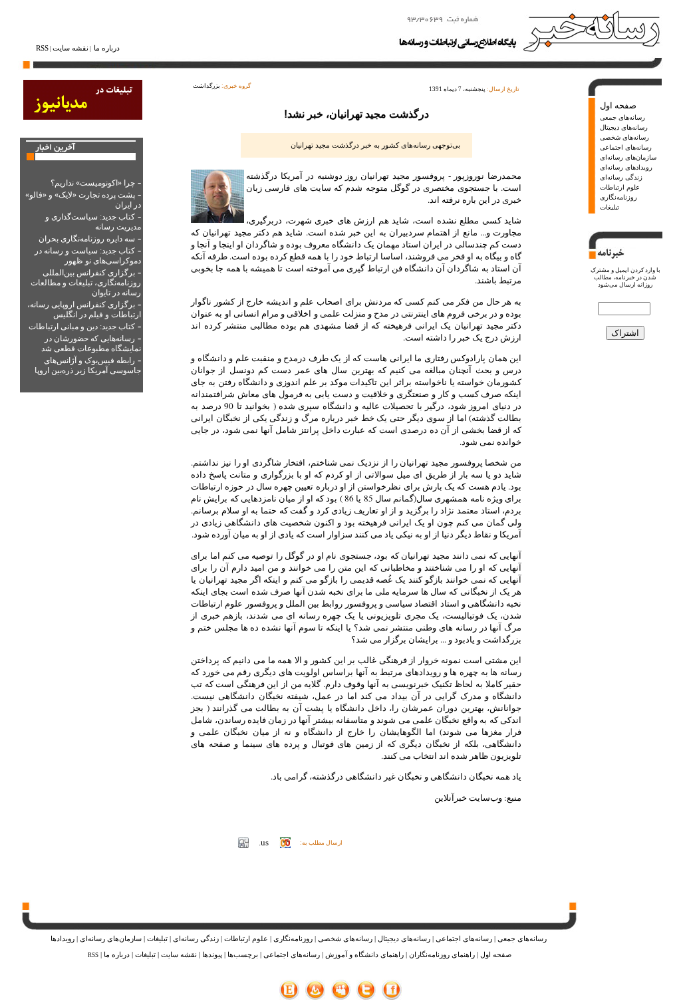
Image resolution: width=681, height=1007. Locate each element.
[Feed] (315, 997)
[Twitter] (366, 997)
